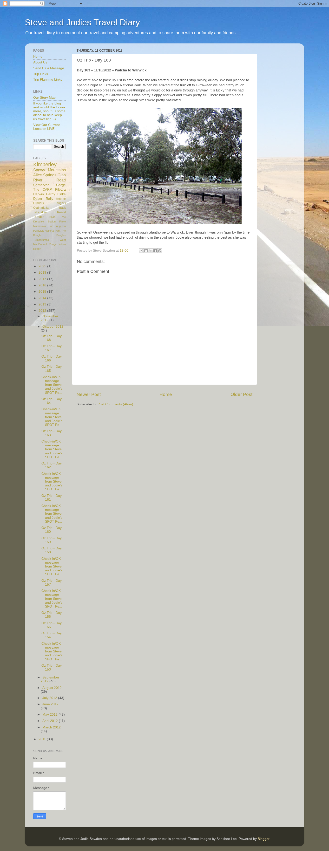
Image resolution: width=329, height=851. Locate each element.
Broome (60, 199)
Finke (62, 221)
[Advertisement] (282, 119)
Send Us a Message (48, 68)
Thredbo (38, 217)
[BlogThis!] (146, 250)
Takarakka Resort (49, 212)
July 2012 (50, 698)
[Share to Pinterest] (159, 250)
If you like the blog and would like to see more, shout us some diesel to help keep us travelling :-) (49, 111)
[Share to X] (150, 250)
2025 (43, 266)
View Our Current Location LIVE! (46, 127)
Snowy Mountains (49, 170)
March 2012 (51, 727)
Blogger (263, 839)
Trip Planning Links (47, 79)
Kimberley (45, 164)
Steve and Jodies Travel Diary (82, 22)
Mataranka (39, 226)
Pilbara (60, 189)
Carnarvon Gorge (49, 185)
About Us (40, 62)
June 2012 (50, 704)
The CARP (42, 189)
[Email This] (141, 250)
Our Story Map (44, 97)
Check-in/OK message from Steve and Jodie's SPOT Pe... (51, 384)
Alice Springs (44, 175)
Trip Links (40, 74)
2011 (43, 739)
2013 (43, 304)
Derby (50, 194)
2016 (43, 285)
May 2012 (50, 714)
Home (165, 394)
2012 (43, 310)
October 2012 (52, 326)
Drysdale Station (44, 221)
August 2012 (52, 688)
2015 (43, 291)
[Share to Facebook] (155, 250)
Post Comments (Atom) (115, 404)
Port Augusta (57, 226)
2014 (43, 298)
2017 (43, 279)
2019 (43, 272)
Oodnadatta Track (49, 207)
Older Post (241, 394)
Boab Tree (57, 216)
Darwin (38, 194)
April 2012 (50, 721)
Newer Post (89, 394)
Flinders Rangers (49, 203)
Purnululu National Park (46, 230)
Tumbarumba (41, 239)
